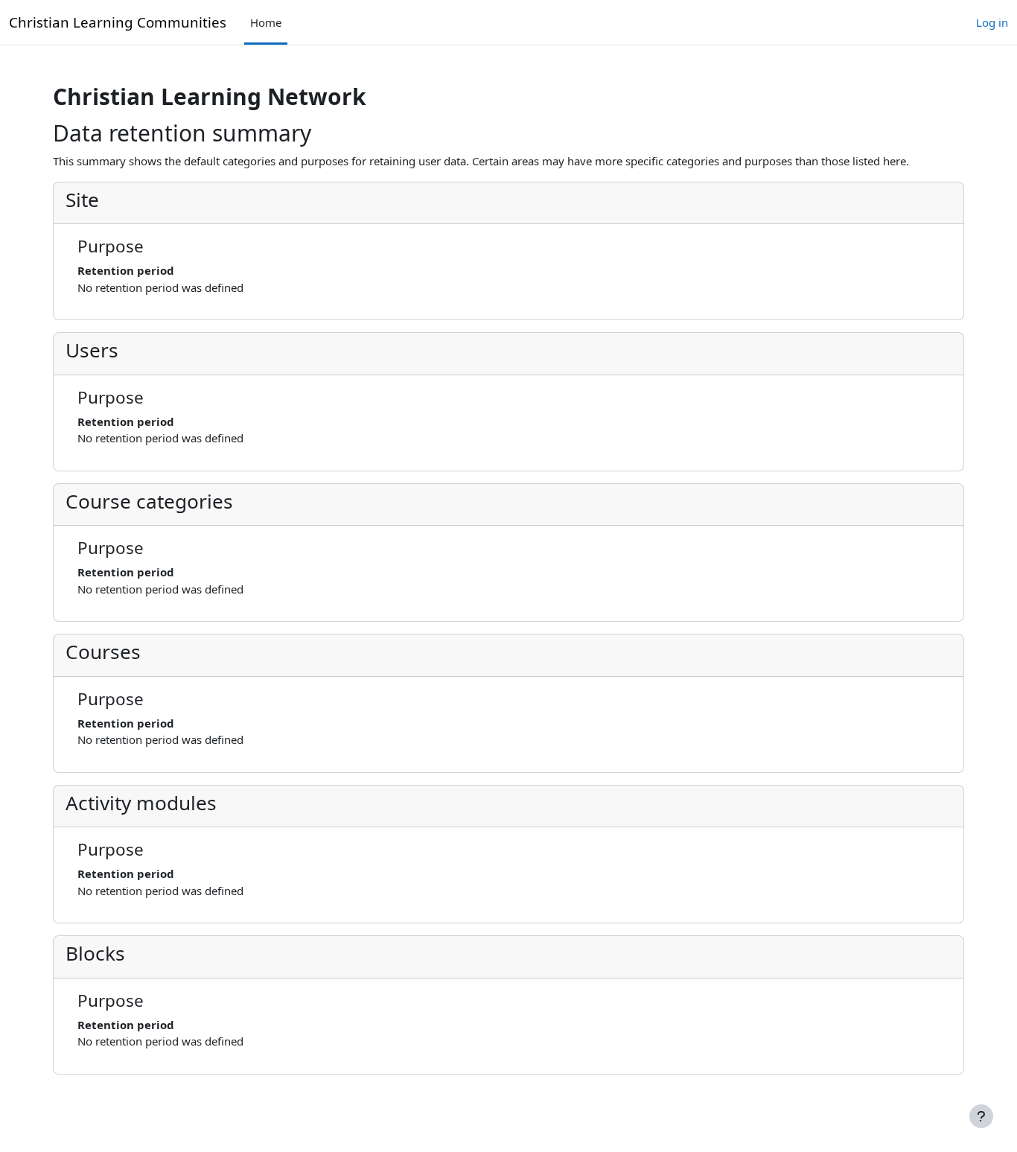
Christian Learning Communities (117, 22)
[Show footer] (981, 1116)
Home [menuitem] (265, 22)
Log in (992, 22)
